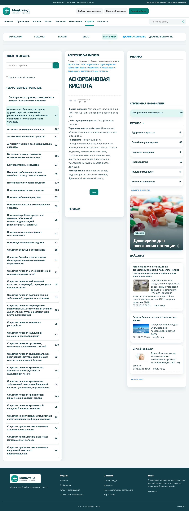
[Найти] (183, 21)
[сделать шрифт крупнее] (86, 102)
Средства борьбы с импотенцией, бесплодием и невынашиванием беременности (26, 260)
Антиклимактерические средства (26, 136)
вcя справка (109, 37)
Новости (8, 21)
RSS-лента (152, 491)
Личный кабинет (139, 11)
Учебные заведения (143, 181)
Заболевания (15, 37)
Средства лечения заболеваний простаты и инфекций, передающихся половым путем (29, 284)
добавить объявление (134, 37)
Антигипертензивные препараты (26, 129)
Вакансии (61, 21)
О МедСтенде (110, 480)
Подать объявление (116, 11)
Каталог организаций (70, 490)
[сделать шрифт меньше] (80, 102)
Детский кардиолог (143, 348)
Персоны (62, 37)
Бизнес (48, 21)
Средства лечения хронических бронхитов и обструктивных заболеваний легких (25, 370)
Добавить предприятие (140, 190)
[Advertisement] (156, 79)
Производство (140, 162)
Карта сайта (109, 494)
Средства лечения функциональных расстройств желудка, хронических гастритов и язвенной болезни (28, 357)
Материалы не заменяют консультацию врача (166, 2)
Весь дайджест (137, 379)
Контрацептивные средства (23, 165)
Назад (94, 192)
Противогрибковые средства (24, 197)
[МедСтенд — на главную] (18, 11)
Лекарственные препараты (103, 61)
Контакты (108, 485)
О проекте (102, 21)
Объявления (75, 21)
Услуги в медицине (143, 171)
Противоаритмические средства (25, 190)
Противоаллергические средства (26, 182)
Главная (72, 61)
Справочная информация (72, 494)
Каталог (37, 21)
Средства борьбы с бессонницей (26, 250)
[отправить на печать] (71, 100)
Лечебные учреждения (145, 142)
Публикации (23, 21)
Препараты (39, 37)
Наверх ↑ (181, 506)
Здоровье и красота (143, 132)
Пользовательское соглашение (118, 490)
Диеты (86, 37)
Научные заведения (143, 152)
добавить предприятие (161, 37)
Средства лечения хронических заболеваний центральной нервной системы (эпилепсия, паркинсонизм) (28, 384)
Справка (89, 21)
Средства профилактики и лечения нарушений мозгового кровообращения (27, 450)
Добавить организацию (89, 11)
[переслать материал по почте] (75, 100)
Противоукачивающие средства (25, 242)
